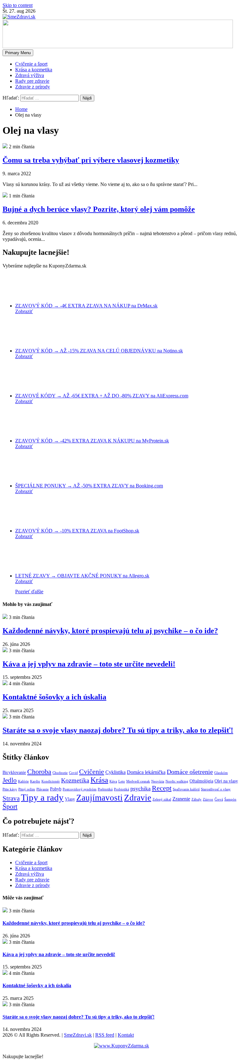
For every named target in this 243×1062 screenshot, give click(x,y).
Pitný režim (26, 789)
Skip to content (18, 5)
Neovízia (157, 781)
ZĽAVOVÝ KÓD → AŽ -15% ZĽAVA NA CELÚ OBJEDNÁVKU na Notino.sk (99, 350)
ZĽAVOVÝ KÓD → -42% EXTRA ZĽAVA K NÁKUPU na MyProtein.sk (92, 440)
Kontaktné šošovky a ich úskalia (54, 697)
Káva (113, 781)
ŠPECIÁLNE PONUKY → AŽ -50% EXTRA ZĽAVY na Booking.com (89, 485)
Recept (161, 788)
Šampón (230, 799)
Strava (11, 798)
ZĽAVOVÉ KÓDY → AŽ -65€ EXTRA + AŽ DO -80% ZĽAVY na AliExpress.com (101, 395)
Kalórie (23, 781)
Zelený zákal (162, 799)
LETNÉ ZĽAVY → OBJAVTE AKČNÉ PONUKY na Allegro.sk (82, 575)
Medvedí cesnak (138, 781)
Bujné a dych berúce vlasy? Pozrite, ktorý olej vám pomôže (99, 209)
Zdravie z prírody (32, 86)
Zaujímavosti (99, 797)
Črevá (219, 799)
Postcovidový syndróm (80, 789)
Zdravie (137, 797)
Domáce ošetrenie (190, 772)
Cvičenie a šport (31, 64)
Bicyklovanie (14, 772)
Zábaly (196, 799)
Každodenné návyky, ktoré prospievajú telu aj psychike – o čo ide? (110, 631)
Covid (73, 773)
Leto (121, 781)
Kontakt (126, 1035)
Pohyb (55, 789)
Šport (10, 806)
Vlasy (70, 799)
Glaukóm (221, 773)
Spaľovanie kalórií (186, 789)
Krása (99, 780)
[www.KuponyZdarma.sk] (121, 1045)
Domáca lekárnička (146, 772)
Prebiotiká (105, 789)
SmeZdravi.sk (78, 1035)
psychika (140, 788)
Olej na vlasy (226, 781)
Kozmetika (75, 780)
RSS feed (104, 1035)
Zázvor (208, 799)
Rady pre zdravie (32, 81)
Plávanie (42, 789)
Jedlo (10, 780)
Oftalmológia (201, 781)
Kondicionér (50, 781)
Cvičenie (91, 772)
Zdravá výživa (29, 75)
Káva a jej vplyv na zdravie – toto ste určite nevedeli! (89, 664)
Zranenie (181, 799)
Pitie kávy (10, 789)
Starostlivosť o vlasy (216, 789)
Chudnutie (60, 773)
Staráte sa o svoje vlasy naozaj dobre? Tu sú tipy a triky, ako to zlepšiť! (118, 730)
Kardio (35, 781)
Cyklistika (115, 772)
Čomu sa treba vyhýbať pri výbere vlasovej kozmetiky (91, 160)
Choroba (39, 772)
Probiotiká (121, 789)
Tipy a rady (42, 797)
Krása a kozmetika (33, 69)
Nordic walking (176, 781)
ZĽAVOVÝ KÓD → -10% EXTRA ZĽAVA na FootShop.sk (77, 530)
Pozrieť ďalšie (29, 591)
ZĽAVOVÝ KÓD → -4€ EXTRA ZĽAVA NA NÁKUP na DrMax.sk (86, 305)
